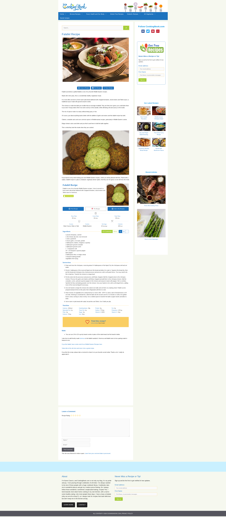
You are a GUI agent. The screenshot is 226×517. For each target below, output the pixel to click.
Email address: (143, 66)
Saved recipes (64, 18)
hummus (82, 338)
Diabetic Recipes (132, 14)
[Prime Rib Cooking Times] (151, 202)
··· (127, 231)
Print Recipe (97, 88)
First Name (142, 72)
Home (62, 14)
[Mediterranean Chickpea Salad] (159, 115)
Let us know (94, 323)
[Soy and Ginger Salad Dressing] (144, 130)
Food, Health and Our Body (95, 14)
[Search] (126, 28)
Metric (115, 231)
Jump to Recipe (84, 88)
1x (120, 231)
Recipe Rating (66, 415)
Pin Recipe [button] (96, 208)
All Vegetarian (148, 14)
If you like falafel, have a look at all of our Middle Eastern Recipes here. (82, 344)
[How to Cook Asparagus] (151, 236)
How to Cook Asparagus (151, 239)
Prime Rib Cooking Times (151, 205)
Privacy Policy (127, 513)
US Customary (107, 231)
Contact (82, 505)
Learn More (68, 505)
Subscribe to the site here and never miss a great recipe (78, 348)
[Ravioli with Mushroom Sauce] (159, 146)
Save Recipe (109, 88)
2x (124, 231)
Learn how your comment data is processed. (98, 453)
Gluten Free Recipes (117, 14)
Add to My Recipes (119, 208)
